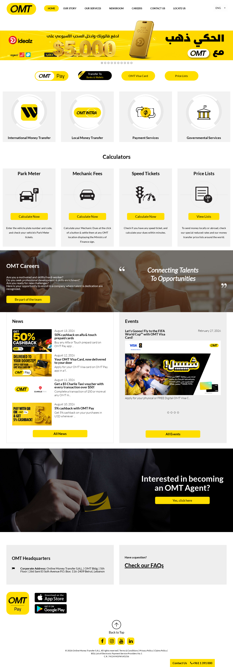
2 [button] (105, 63)
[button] (220, 8)
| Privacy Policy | (146, 650)
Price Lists (181, 75)
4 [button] (112, 63)
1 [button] (102, 63)
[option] (173, 277)
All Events (173, 434)
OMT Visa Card (138, 75)
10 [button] (131, 63)
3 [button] (108, 63)
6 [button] (118, 63)
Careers (137, 8)
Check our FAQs (144, 565)
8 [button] (125, 63)
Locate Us (179, 8)
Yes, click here (182, 500)
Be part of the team (28, 299)
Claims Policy (160, 650)
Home (51, 8)
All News (60, 434)
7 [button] (122, 63)
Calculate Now (29, 216)
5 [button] (115, 63)
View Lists (204, 216)
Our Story (69, 8)
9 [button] (128, 63)
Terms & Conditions (128, 650)
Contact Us (157, 8)
